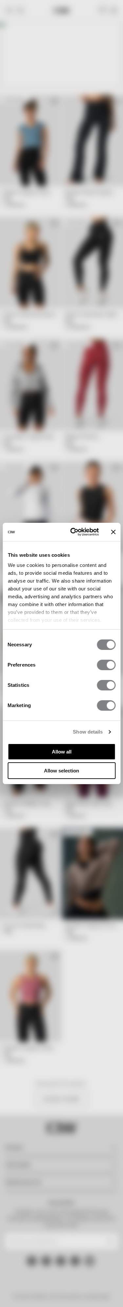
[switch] (106, 665)
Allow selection (61, 770)
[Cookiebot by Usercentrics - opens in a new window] (73, 532)
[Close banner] (113, 532)
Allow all (62, 751)
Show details (88, 732)
